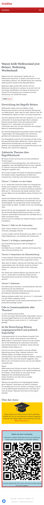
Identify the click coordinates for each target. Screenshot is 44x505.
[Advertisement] (22, 36)
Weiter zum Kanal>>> (22, 421)
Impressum (14, 502)
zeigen (9, 99)
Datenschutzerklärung (26, 502)
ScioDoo (5, 10)
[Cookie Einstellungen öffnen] (4, 502)
